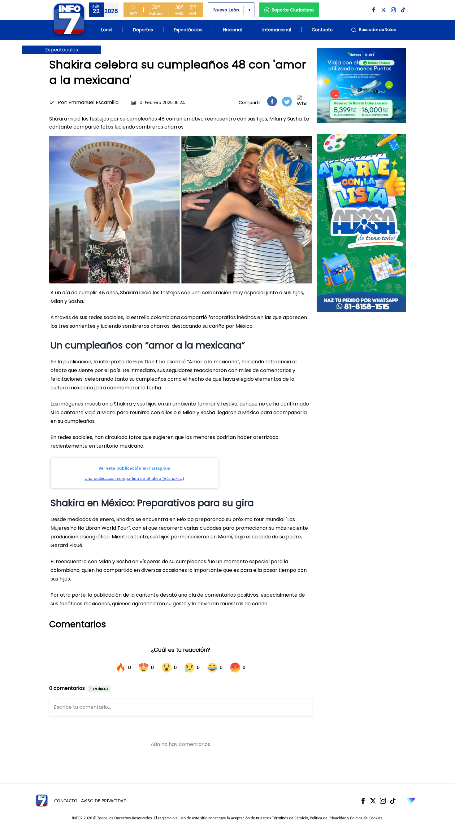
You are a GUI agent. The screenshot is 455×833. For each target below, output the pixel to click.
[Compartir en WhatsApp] (302, 101)
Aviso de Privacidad (104, 801)
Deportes (143, 30)
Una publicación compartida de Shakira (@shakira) (134, 478)
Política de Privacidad (328, 818)
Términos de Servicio (290, 818)
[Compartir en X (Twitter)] (287, 101)
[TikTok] (393, 801)
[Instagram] (383, 801)
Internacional (276, 30)
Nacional (232, 30)
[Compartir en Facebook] (272, 101)
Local (106, 30)
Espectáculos (188, 30)
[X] (373, 801)
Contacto (322, 30)
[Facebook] (363, 801)
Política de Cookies (366, 818)
